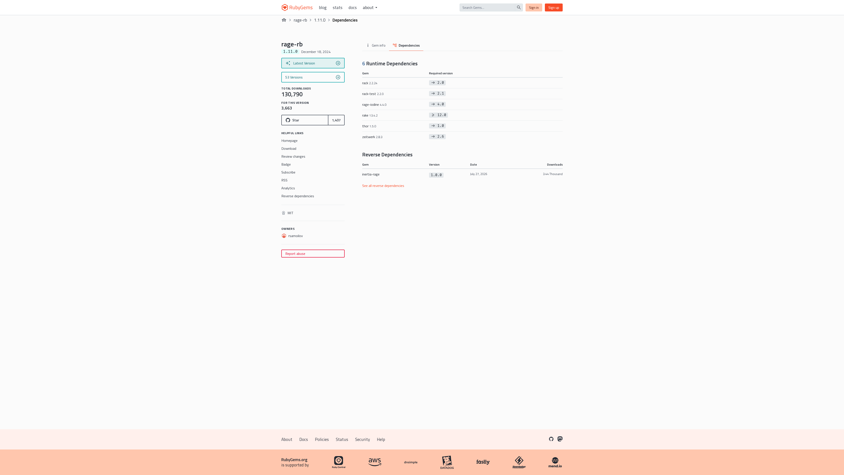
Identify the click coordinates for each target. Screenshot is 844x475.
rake (370, 115)
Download (288, 148)
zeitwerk (372, 136)
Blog (323, 7)
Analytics (288, 188)
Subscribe (288, 172)
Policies (322, 439)
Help (381, 439)
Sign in (534, 7)
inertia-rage (371, 174)
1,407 (336, 120)
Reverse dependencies (297, 196)
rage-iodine (374, 104)
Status (342, 439)
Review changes (293, 156)
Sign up (553, 7)
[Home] (283, 20)
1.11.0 (320, 20)
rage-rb (300, 20)
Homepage (289, 140)
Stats (337, 7)
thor (369, 126)
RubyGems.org (294, 459)
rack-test (373, 93)
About (286, 439)
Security (362, 439)
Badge (286, 164)
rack (369, 83)
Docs (353, 7)
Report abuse (295, 253)
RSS (284, 180)
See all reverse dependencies (383, 185)
